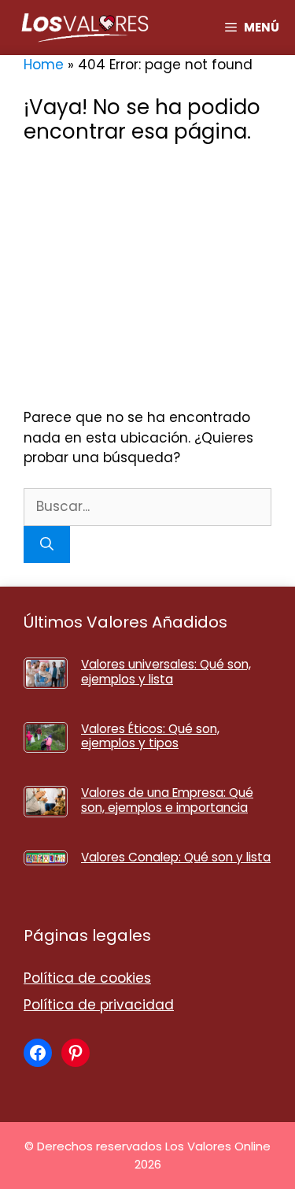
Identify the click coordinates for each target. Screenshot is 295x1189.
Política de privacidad (99, 1004)
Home (44, 64)
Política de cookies (87, 978)
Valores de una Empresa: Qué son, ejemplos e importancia (167, 799)
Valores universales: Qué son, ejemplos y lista (166, 671)
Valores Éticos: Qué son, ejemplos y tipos (150, 735)
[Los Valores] (85, 27)
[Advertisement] (147, 276)
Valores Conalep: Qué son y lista (176, 857)
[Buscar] (47, 545)
